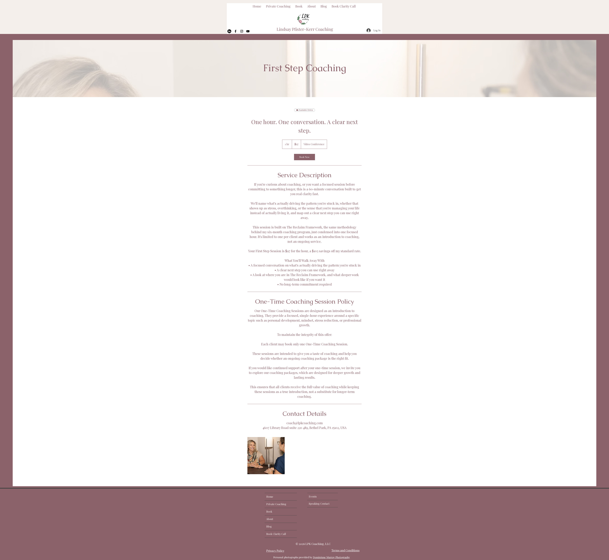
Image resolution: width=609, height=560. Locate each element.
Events (313, 496)
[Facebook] (235, 31)
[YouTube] (248, 31)
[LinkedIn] (229, 31)
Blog (269, 526)
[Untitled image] (266, 455)
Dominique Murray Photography (331, 557)
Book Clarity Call (276, 534)
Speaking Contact (319, 503)
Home (269, 496)
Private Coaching (276, 504)
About (269, 519)
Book (269, 511)
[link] (304, 157)
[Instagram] (242, 31)
